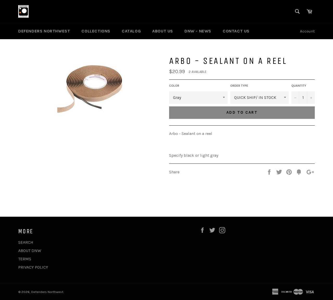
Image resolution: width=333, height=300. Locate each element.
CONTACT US (236, 31)
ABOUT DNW (29, 250)
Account (307, 31)
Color (174, 85)
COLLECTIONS (95, 31)
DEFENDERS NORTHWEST (44, 31)
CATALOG (131, 31)
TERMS (24, 258)
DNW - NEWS (197, 31)
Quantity (298, 85)
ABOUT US (162, 31)
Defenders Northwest (47, 292)
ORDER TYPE (239, 85)
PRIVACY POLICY (33, 267)
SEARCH (25, 242)
